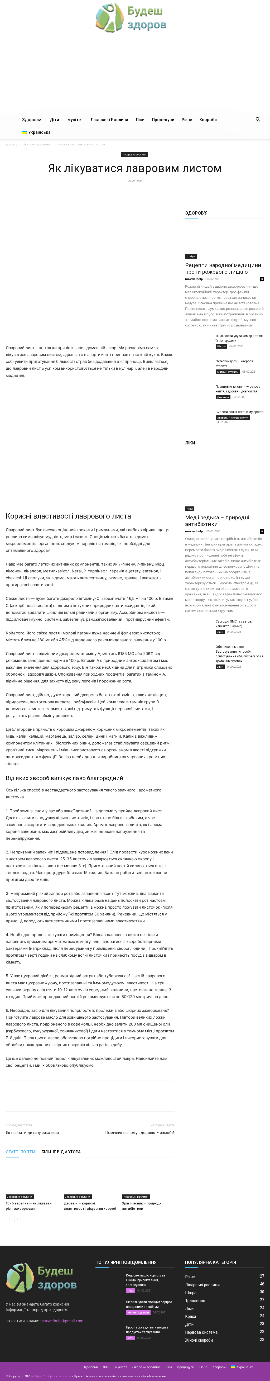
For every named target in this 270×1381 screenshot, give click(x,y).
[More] (159, 193)
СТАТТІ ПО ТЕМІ (21, 1152)
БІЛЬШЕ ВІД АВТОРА (61, 1152)
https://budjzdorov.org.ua (52, 1376)
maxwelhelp (194, 279)
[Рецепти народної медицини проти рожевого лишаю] (224, 241)
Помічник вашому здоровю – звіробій (140, 1132)
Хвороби (208, 119)
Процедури (163, 119)
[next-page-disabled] (17, 1219)
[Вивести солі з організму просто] (198, 419)
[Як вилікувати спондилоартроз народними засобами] (108, 1309)
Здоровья (32, 119)
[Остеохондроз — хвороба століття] (198, 368)
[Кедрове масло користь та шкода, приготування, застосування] (108, 1282)
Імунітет (74, 119)
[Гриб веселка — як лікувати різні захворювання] (32, 1181)
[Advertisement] (135, 74)
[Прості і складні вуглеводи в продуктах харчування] (108, 1334)
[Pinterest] (134, 193)
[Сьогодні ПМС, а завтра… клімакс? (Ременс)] (198, 628)
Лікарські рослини (109, 119)
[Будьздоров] (135, 17)
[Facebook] (110, 193)
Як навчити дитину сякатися (32, 1132)
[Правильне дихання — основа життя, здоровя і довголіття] (198, 393)
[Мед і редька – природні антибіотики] (224, 482)
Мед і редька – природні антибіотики (217, 520)
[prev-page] (9, 1219)
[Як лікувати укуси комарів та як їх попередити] (198, 343)
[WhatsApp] (147, 193)
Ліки (140, 119)
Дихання (223, 397)
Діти (54, 119)
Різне (187, 119)
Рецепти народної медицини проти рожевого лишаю (223, 268)
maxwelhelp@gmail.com (61, 1320)
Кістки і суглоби (228, 371)
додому (11, 144)
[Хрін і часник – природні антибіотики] (148, 1181)
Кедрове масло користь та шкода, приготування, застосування (145, 1280)
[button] (258, 120)
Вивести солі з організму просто (239, 412)
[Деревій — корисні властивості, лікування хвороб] (90, 1181)
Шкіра (191, 256)
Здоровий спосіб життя (232, 417)
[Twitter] (122, 193)
